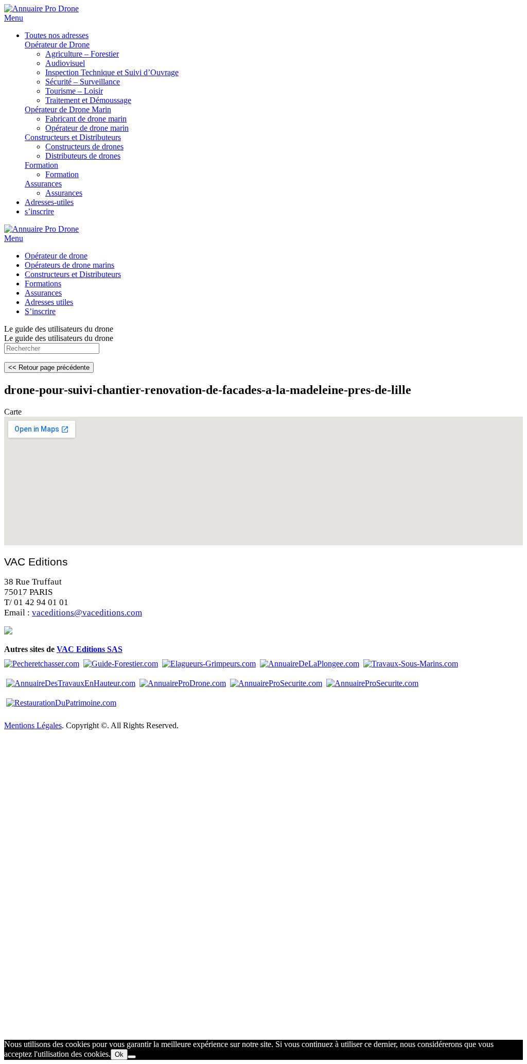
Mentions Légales (33, 725)
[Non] (132, 1056)
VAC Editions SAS (89, 649)
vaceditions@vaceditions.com (87, 612)
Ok (119, 1054)
